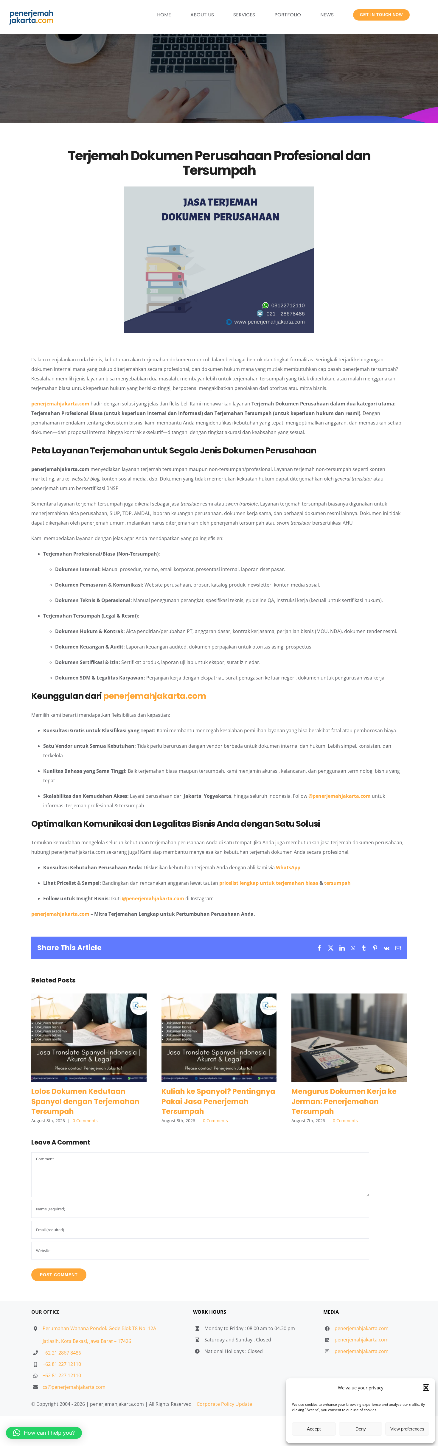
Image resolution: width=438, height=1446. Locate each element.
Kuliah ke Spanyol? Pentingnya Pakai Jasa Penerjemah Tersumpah (218, 1037)
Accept (314, 1428)
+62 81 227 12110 (62, 1364)
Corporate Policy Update (224, 1404)
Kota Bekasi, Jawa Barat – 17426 (96, 1341)
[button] (426, 1388)
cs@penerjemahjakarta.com (74, 1387)
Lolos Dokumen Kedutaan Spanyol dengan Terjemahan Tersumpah (88, 1037)
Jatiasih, (52, 1341)
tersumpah (337, 883)
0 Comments (85, 1120)
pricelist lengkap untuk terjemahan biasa (268, 883)
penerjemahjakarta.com (60, 403)
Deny (360, 1428)
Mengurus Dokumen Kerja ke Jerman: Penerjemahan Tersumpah (349, 1037)
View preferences (407, 1428)
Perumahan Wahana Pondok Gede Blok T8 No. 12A (99, 1328)
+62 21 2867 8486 (62, 1352)
